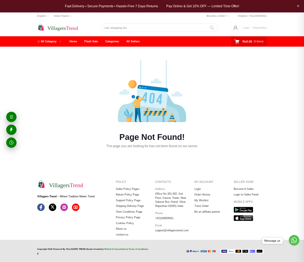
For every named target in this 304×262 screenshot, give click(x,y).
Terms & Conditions (138, 249)
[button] (49, 41)
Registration (260, 27)
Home (73, 41)
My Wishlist (201, 200)
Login (246, 27)
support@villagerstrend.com (172, 230)
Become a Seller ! (216, 16)
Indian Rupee (61, 16)
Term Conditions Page (129, 211)
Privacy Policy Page (128, 217)
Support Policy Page (128, 200)
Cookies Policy (125, 223)
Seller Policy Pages (127, 188)
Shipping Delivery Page (130, 205)
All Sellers (133, 41)
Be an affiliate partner (207, 211)
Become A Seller (244, 188)
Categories (112, 41)
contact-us (122, 234)
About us (121, 228)
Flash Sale (91, 41)
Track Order (201, 205)
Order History (202, 194)
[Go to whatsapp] (294, 240)
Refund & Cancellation (115, 249)
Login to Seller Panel (246, 194)
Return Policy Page (127, 194)
